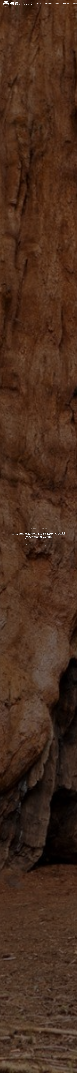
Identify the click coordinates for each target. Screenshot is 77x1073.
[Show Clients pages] (60, 3)
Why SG (32, 3)
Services (38, 3)
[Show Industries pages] (52, 3)
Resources (66, 3)
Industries (48, 3)
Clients (57, 3)
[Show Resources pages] (70, 3)
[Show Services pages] (42, 3)
